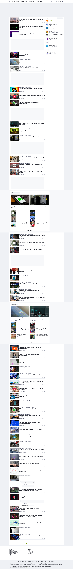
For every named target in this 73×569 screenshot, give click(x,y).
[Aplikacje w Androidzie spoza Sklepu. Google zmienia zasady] (32, 219)
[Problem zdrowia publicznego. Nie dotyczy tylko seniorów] (14, 172)
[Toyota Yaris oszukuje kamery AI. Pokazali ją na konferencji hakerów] (32, 336)
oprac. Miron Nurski (28, 296)
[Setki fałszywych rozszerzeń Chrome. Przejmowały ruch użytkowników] (13, 224)
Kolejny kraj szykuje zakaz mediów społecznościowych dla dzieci (32, 236)
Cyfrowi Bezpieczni (39, 1)
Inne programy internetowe (53, 28)
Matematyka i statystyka (52, 53)
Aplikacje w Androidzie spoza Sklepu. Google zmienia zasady (42, 217)
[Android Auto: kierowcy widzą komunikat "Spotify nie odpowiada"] (14, 124)
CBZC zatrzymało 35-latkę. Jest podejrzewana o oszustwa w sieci (22, 217)
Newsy (26, 1)
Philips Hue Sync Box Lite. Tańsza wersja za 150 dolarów (30, 130)
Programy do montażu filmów (12, 553)
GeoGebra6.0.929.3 (52, 52)
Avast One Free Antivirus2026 (54, 21)
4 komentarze (22, 126)
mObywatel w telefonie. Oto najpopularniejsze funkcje (32, 95)
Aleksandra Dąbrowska (28, 170)
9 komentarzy (22, 479)
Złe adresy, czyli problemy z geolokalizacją (21, 335)
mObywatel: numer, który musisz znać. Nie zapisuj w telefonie (41, 223)
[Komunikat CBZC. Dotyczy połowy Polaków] (14, 464)
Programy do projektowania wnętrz (13, 552)
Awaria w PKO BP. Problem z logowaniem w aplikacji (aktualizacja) (31, 470)
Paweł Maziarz (27, 275)
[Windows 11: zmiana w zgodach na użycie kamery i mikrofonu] (14, 478)
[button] (62, 1)
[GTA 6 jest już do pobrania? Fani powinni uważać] (14, 250)
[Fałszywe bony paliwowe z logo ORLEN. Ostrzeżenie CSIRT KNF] (32, 325)
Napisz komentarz (23, 286)
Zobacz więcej (29, 230)
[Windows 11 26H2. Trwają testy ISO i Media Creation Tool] (14, 34)
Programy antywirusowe (12, 554)
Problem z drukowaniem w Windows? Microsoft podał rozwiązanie (32, 158)
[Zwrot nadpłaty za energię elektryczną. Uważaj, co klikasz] (14, 138)
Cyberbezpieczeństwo (30, 552)
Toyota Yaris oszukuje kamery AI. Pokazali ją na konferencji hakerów (42, 335)
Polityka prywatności (43, 561)
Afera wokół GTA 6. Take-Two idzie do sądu (29, 367)
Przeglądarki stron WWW (52, 25)
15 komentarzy (22, 531)
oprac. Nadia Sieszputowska (29, 234)
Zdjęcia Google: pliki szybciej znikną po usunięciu (30, 88)
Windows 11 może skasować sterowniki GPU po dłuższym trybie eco (29, 416)
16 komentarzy (22, 391)
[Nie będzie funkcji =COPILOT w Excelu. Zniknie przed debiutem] (14, 362)
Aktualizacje (59, 18)
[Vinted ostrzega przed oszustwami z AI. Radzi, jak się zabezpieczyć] (14, 278)
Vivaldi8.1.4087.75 (52, 49)
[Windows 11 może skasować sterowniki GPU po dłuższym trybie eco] (14, 416)
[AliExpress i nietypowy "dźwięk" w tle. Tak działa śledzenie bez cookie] (14, 348)
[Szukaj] (51, 1)
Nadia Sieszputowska (28, 520)
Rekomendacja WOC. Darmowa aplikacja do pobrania (22, 211)
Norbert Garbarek (27, 534)
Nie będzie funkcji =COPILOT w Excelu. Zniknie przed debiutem (31, 361)
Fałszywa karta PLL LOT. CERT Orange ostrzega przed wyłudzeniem (31, 450)
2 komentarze (22, 29)
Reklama (33, 561)
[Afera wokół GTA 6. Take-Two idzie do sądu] (14, 369)
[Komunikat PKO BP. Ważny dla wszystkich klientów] (14, 430)
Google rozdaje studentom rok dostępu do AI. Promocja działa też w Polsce (30, 291)
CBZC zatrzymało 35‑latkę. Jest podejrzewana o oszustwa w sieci (29, 355)
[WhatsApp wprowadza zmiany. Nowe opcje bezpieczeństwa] (14, 103)
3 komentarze (22, 63)
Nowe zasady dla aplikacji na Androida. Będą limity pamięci (31, 27)
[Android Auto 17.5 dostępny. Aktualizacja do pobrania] (13, 325)
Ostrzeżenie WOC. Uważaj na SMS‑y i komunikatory (31, 456)
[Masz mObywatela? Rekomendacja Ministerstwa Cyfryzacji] (14, 497)
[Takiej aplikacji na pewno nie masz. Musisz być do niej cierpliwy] (14, 537)
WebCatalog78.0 (51, 27)
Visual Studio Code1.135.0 (53, 38)
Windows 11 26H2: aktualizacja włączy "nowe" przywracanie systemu (30, 423)
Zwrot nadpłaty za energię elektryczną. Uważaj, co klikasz (30, 137)
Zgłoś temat (37, 561)
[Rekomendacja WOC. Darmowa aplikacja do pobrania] (13, 213)
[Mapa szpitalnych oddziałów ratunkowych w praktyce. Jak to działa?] (14, 523)
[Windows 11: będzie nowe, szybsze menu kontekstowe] (14, 530)
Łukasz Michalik (19, 336)
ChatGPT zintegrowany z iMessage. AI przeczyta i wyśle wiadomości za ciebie (32, 298)
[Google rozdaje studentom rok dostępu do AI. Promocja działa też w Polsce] (14, 291)
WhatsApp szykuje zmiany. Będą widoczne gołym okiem (29, 409)
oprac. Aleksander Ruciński (20, 330)
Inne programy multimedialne (53, 32)
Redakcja (25, 561)
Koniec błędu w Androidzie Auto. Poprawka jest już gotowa (31, 61)
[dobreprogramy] (16, 1)
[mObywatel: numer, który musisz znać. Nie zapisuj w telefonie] (32, 224)
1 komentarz (22, 98)
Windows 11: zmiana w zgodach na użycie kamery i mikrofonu (30, 477)
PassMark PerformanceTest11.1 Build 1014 (56, 34)
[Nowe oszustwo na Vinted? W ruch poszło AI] (14, 403)
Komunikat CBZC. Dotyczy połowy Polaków (29, 463)
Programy (22, 1)
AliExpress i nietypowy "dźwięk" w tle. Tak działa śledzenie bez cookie (30, 348)
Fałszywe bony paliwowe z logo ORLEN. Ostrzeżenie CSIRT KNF (41, 323)
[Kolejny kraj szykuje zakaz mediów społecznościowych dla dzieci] (14, 236)
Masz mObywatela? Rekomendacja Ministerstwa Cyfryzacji (30, 496)
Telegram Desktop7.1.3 (53, 45)
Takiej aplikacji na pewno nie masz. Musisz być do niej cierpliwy (31, 536)
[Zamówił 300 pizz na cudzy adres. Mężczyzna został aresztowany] (14, 271)
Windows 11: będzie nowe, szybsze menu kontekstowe (32, 528)
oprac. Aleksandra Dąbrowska (29, 268)
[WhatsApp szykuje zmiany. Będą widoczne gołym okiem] (14, 410)
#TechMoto (14, 304)
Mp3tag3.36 (51, 42)
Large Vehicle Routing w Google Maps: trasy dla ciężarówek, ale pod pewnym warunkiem (23, 329)
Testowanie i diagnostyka (52, 36)
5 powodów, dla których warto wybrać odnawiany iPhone (31, 20)
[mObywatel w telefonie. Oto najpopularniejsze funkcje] (14, 96)
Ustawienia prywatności (51, 561)
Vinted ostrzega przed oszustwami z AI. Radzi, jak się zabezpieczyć (31, 277)
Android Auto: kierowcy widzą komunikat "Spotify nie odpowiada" (31, 124)
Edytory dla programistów (52, 39)
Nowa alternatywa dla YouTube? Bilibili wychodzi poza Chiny (30, 395)
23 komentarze (22, 466)
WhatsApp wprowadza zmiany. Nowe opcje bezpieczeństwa (29, 103)
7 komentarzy (22, 70)
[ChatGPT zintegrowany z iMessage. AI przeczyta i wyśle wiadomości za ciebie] (14, 298)
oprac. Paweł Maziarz (28, 52)
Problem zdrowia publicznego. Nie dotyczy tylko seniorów (30, 172)
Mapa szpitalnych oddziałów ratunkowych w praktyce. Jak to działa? (32, 522)
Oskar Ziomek (27, 468)
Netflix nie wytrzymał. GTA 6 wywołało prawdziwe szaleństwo (31, 54)
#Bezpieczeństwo (15, 192)
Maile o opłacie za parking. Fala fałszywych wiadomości (41, 329)
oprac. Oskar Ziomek (28, 31)
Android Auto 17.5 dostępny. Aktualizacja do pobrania (21, 323)
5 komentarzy (22, 91)
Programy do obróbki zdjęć (12, 550)
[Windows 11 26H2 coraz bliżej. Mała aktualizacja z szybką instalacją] (14, 165)
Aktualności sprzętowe (30, 551)
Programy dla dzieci (11, 555)
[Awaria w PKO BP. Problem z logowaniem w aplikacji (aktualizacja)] (14, 471)
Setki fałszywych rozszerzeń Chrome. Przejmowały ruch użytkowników (23, 223)
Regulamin (29, 561)
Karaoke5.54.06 (51, 31)
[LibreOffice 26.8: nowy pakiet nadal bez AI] (14, 68)
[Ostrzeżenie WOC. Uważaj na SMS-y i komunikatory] (14, 457)
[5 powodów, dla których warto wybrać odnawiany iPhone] (14, 20)
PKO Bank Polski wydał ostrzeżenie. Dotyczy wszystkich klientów (42, 211)
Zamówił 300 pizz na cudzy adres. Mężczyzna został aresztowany (31, 270)
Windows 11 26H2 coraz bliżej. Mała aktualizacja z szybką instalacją (30, 165)
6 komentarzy (22, 357)
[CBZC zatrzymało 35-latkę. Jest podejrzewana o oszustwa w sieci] (13, 219)
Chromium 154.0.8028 (52, 24)
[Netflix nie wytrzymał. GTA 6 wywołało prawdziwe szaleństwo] (14, 55)
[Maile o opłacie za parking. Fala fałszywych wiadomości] (32, 330)
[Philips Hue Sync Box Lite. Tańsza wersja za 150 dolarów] (14, 131)
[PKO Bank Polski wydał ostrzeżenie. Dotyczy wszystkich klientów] (32, 213)
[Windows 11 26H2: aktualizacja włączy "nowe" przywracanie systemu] (14, 423)
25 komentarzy (22, 160)
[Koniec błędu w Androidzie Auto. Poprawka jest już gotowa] (14, 62)
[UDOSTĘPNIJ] (44, 22)
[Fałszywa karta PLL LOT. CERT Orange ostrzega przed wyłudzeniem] (14, 450)
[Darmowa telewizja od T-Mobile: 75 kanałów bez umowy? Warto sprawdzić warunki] (14, 516)
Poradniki (29, 550)
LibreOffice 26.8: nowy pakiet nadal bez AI (29, 67)
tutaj (26, 567)
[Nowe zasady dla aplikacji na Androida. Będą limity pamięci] (14, 27)
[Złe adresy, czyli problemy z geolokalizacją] (13, 336)
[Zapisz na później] (43, 22)
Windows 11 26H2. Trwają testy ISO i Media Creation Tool (29, 33)
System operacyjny (30, 553)
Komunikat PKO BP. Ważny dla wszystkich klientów (31, 429)
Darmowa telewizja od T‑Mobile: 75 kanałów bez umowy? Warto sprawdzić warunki (30, 516)
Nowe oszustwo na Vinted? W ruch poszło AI (29, 402)
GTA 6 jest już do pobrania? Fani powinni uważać (30, 249)
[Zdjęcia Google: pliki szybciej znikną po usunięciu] (14, 89)
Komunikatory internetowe (53, 46)
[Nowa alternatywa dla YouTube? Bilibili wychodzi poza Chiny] (14, 396)
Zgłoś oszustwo (31, 1)
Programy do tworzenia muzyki (13, 551)
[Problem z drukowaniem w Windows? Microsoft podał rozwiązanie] (14, 159)
